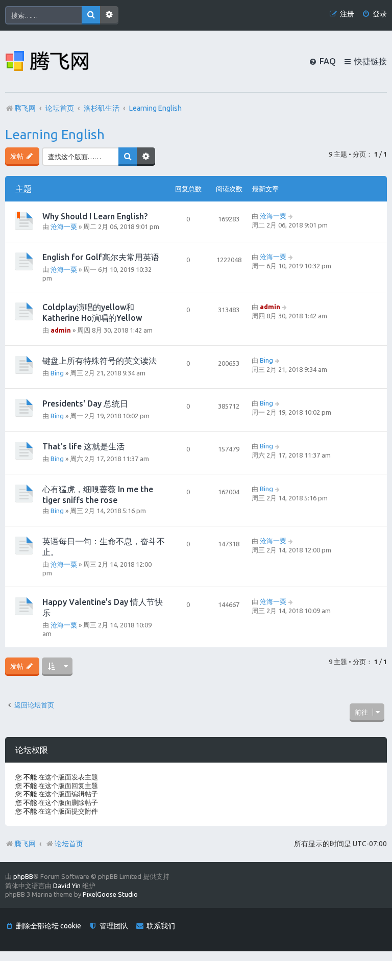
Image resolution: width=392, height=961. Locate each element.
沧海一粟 (64, 226)
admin (61, 330)
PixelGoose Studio (110, 894)
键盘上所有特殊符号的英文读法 (99, 360)
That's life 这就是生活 (83, 446)
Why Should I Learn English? (95, 216)
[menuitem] (374, 14)
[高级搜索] (109, 15)
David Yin (67, 885)
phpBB (23, 876)
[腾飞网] (47, 61)
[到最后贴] (291, 215)
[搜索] (91, 15)
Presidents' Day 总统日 (85, 403)
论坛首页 (69, 844)
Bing (57, 372)
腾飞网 (25, 844)
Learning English (55, 134)
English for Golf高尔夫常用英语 (100, 257)
